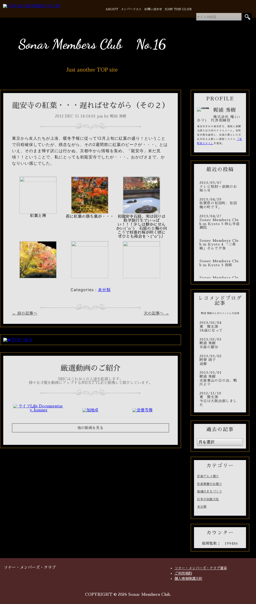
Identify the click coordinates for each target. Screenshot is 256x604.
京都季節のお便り (209, 484)
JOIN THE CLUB (178, 9)
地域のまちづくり (209, 491)
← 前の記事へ (24, 313)
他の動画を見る (91, 428)
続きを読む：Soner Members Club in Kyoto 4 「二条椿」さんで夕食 (220, 242)
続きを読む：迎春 (220, 360)
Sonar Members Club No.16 (92, 44)
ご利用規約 (183, 573)
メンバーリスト (131, 9)
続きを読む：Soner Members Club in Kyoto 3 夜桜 (220, 261)
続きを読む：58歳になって (220, 326)
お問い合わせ (153, 9)
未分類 (104, 289)
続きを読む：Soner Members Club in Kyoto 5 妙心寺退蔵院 (220, 222)
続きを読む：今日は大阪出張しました (220, 399)
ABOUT (112, 9)
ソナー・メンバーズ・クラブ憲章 (200, 568)
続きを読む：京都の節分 (220, 343)
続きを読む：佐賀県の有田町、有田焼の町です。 (220, 203)
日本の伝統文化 (208, 499)
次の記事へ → (156, 313)
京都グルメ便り (208, 476)
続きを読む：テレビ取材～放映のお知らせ (220, 186)
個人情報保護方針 (188, 578)
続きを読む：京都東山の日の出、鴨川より (220, 378)
